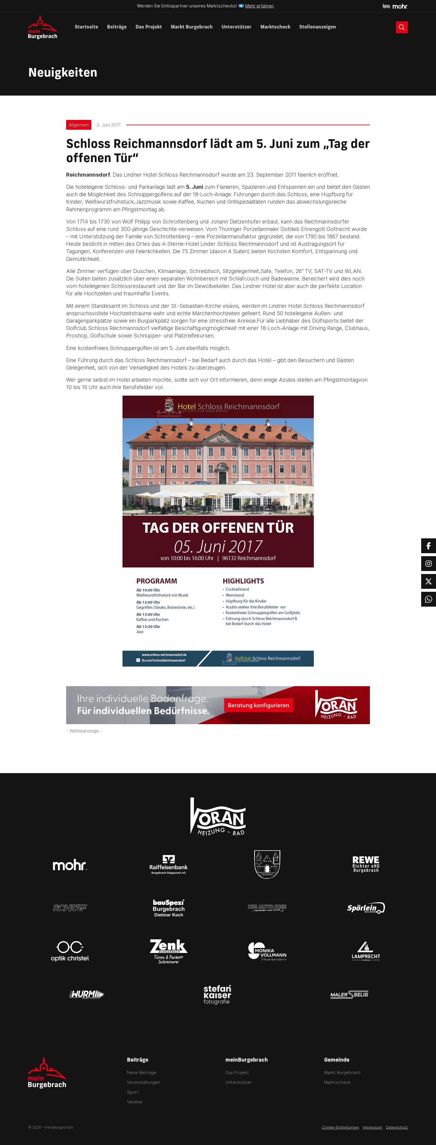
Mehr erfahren (259, 6)
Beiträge (117, 27)
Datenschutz (397, 1127)
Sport (133, 1092)
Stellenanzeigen (317, 27)
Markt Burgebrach (192, 27)
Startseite (86, 27)
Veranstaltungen (143, 1082)
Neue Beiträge (141, 1072)
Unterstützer (237, 27)
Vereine (134, 1102)
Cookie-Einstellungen (340, 1127)
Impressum (372, 1127)
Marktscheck (275, 27)
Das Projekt (149, 27)
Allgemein (79, 125)
